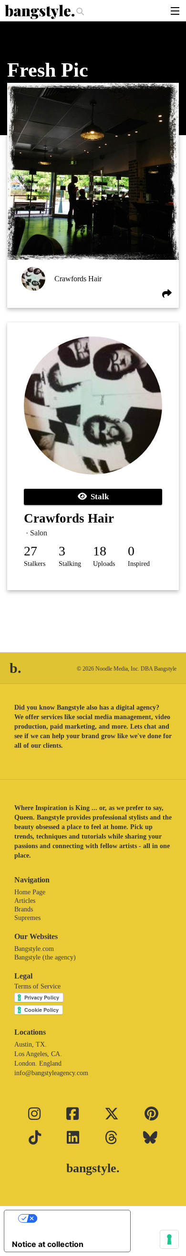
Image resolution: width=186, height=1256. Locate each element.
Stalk (98, 496)
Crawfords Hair (78, 279)
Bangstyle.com (34, 948)
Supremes (27, 917)
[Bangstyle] (40, 12)
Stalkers (34, 563)
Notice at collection (47, 1244)
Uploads (104, 563)
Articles (24, 900)
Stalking (70, 563)
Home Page (29, 892)
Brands (23, 909)
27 (30, 551)
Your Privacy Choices (76, 1218)
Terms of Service (37, 986)
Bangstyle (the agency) (45, 957)
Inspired (139, 563)
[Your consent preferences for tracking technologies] (169, 1239)
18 (99, 551)
